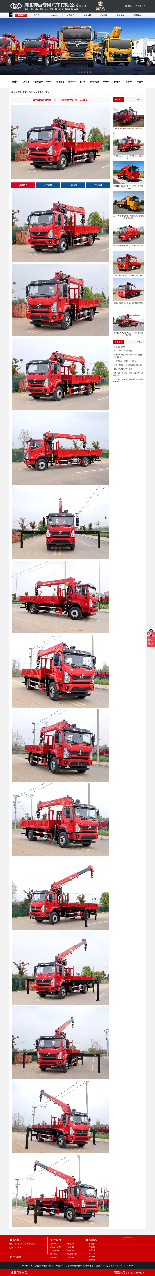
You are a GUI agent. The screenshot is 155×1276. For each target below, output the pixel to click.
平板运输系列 (55, 1251)
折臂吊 (26, 81)
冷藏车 (106, 81)
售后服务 (120, 15)
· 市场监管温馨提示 (120, 347)
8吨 (46, 92)
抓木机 (83, 81)
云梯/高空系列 (72, 1254)
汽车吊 (49, 81)
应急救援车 (38, 81)
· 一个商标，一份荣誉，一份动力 (125, 361)
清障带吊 (72, 81)
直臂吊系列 (54, 1244)
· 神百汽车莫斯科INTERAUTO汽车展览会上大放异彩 (128, 356)
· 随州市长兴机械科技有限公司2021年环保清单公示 (128, 374)
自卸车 (117, 81)
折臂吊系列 (71, 1244)
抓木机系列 (54, 1254)
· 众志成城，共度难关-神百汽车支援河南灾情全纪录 (128, 380)
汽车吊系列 (71, 1247)
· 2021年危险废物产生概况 (122, 369)
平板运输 (60, 81)
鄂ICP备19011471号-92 (125, 1266)
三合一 (128, 81)
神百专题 (87, 15)
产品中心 (70, 15)
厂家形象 (104, 15)
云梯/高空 (94, 81)
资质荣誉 (92, 1250)
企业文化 (92, 1253)
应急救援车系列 (55, 1247)
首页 (25, 92)
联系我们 (137, 15)
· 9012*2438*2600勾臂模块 (122, 351)
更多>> (139, 99)
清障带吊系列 (71, 1251)
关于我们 (37, 15)
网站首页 (21, 15)
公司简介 (92, 1244)
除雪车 (140, 81)
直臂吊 (15, 81)
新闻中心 (54, 15)
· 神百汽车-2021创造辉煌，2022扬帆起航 (127, 365)
